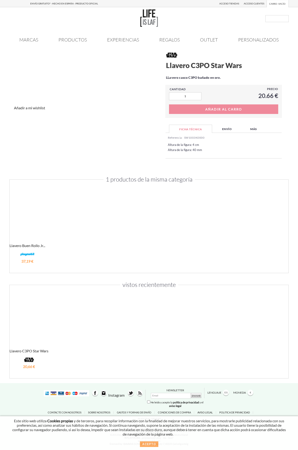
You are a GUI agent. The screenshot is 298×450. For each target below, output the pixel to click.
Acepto (149, 444)
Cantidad (178, 89)
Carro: (277, 3)
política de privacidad (186, 402)
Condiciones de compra (174, 412)
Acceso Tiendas (229, 3)
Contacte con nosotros (64, 412)
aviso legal (175, 406)
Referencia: (175, 137)
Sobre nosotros (99, 412)
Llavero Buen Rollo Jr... (27, 245)
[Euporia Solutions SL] (149, 25)
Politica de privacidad (234, 412)
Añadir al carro (27, 267)
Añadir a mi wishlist (29, 108)
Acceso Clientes (254, 3)
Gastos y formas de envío (134, 412)
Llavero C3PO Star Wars (29, 351)
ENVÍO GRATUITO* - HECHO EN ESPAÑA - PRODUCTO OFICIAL (64, 3)
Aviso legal (205, 412)
